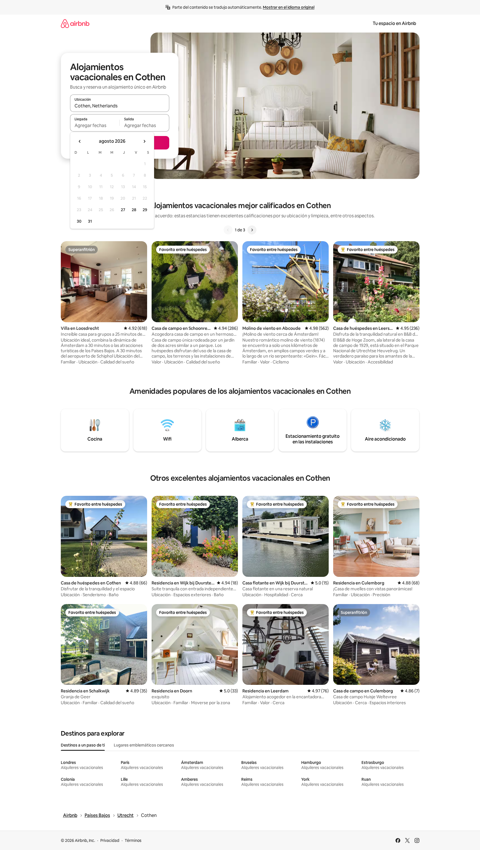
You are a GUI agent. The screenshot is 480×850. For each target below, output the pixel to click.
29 (145, 209)
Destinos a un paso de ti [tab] (83, 745)
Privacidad (109, 840)
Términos (133, 840)
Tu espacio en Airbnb (394, 23)
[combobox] (120, 105)
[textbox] (95, 125)
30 (79, 221)
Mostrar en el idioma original (288, 7)
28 (134, 209)
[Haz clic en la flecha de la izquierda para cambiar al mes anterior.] (80, 141)
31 (90, 221)
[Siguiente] (251, 229)
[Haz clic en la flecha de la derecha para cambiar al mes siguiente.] (144, 141)
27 (123, 209)
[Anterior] (228, 229)
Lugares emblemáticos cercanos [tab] (144, 745)
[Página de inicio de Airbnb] (75, 23)
